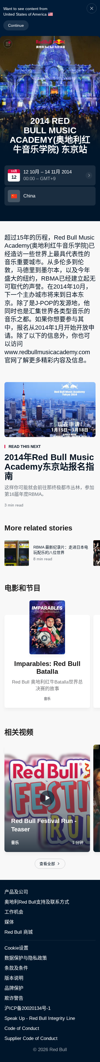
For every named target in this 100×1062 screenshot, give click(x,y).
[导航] (7, 43)
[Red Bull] (50, 44)
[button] (92, 18)
